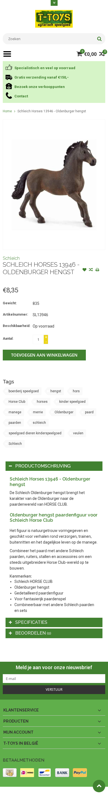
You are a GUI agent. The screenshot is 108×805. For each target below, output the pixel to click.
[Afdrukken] (97, 270)
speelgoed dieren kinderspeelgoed (35, 433)
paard (89, 412)
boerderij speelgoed (24, 391)
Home (7, 111)
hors (76, 391)
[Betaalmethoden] (10, 772)
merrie (38, 412)
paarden (15, 423)
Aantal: (8, 339)
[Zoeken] (99, 38)
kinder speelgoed (72, 402)
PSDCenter (75, 793)
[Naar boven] (99, 786)
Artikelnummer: (15, 314)
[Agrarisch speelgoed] (54, 18)
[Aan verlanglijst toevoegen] (84, 270)
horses (42, 402)
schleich (39, 423)
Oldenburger (64, 412)
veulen (78, 433)
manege (15, 412)
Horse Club (17, 402)
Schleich (11, 258)
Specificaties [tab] (31, 622)
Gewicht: (10, 303)
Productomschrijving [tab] (43, 466)
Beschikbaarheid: (16, 326)
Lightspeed (11, 798)
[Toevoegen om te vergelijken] (90, 270)
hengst (55, 391)
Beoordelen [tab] (33, 633)
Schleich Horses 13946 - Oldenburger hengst (51, 111)
